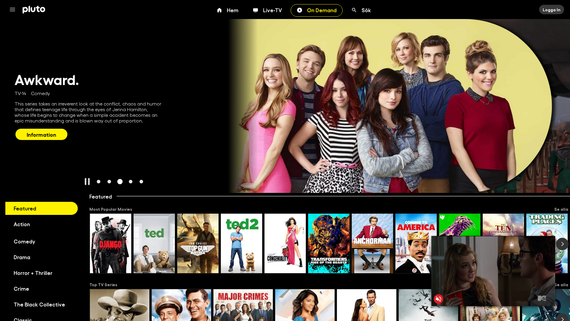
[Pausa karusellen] (87, 181)
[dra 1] (98, 181)
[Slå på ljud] (438, 299)
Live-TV (272, 10)
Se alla (561, 209)
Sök (366, 10)
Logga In (551, 9)
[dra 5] (141, 181)
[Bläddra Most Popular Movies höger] (562, 244)
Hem (232, 10)
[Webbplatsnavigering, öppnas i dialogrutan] (14, 9)
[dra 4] (130, 181)
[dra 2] (109, 181)
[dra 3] (120, 181)
